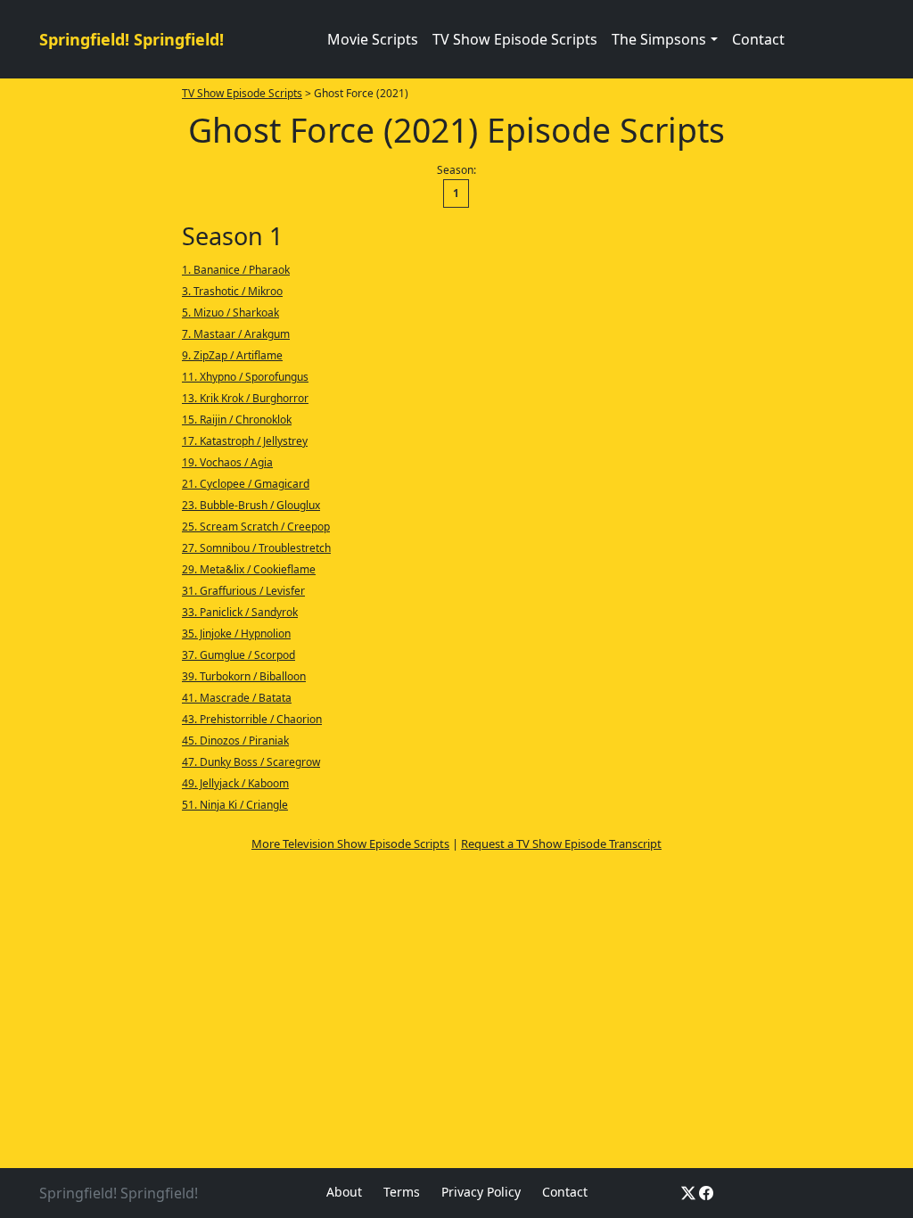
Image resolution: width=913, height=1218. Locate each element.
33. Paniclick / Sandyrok (240, 612)
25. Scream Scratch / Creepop (256, 526)
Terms (401, 1191)
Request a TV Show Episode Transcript (561, 843)
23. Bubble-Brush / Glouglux (251, 505)
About (344, 1191)
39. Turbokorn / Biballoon (244, 676)
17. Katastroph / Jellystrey (245, 441)
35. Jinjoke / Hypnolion (236, 633)
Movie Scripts (372, 39)
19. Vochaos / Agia (227, 462)
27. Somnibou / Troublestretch (256, 548)
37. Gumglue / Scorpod (238, 654)
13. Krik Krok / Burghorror (245, 398)
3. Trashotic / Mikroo (232, 291)
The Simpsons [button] (659, 39)
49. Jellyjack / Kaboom (235, 783)
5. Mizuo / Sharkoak (230, 312)
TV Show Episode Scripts (514, 39)
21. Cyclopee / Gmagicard (245, 483)
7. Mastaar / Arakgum (236, 334)
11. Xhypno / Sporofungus (245, 376)
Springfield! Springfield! (131, 39)
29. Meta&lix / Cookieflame (249, 569)
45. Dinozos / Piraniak (235, 740)
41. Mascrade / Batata (237, 697)
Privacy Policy (481, 1191)
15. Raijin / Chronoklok (237, 419)
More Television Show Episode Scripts (350, 843)
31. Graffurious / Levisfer (243, 590)
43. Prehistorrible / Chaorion (252, 719)
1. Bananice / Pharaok (236, 269)
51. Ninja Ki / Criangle (235, 804)
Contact (758, 39)
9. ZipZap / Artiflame (232, 355)
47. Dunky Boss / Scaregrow (251, 761)
